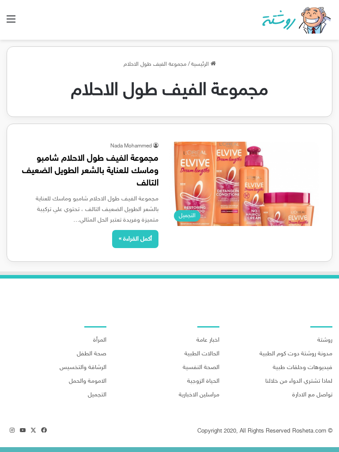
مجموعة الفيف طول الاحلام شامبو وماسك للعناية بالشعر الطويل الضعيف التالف (90, 170)
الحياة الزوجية (203, 381)
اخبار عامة (207, 340)
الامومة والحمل (87, 381)
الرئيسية (201, 64)
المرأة (99, 340)
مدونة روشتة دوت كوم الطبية (296, 354)
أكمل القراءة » (135, 239)
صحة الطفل (91, 354)
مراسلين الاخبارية (199, 395)
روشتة (324, 340)
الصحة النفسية (201, 367)
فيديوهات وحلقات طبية (302, 367)
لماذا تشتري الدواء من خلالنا (298, 381)
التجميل (97, 395)
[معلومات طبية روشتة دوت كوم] (293, 20)
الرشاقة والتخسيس (83, 367)
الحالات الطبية (202, 354)
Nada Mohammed (131, 146)
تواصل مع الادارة (312, 395)
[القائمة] (11, 23)
